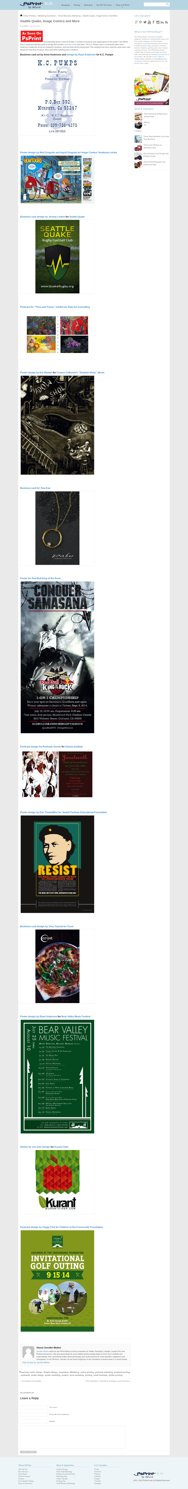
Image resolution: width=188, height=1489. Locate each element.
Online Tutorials (62, 1479)
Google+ (97, 1479)
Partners (21, 1479)
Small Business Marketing (65, 1483)
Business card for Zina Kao (35, 488)
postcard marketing (104, 1372)
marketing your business (159, 54)
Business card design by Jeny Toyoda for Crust (46, 926)
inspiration (64, 1372)
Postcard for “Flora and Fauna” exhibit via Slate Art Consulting (55, 307)
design (39, 1372)
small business (100, 1375)
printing (88, 1375)
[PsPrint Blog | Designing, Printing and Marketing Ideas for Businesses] (38, 5)
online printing (87, 1372)
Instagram (158, 22)
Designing (65, 5)
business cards (71, 45)
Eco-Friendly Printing (25, 1481)
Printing (77, 5)
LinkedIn (97, 1476)
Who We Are (22, 1469)
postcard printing (122, 1372)
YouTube (97, 1481)
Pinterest (97, 1474)
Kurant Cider (61, 1147)
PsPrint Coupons (24, 1476)
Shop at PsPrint (122, 5)
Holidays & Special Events (65, 1474)
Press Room (22, 1474)
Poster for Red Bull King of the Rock (40, 578)
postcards (25, 1375)
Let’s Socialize (100, 1465)
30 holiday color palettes (31, 1381)
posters (65, 1375)
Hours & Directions (25, 1483)
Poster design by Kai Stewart (36, 372)
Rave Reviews (23, 1472)
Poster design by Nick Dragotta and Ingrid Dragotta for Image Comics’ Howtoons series (68, 152)
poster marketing (52, 1375)
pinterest (141, 22)
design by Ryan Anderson (81, 54)
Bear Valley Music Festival (75, 1016)
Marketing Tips (61, 1476)
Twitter (145, 22)
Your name (53, 1407)
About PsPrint (24, 1465)
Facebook (153, 22)
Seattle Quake (77, 216)
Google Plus (136, 22)
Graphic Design (50, 1372)
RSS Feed (166, 22)
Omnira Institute (74, 746)
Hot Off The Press (104, 5)
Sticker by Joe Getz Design (35, 1147)
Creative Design (62, 1469)
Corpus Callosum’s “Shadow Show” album (80, 372)
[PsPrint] (148, 1477)
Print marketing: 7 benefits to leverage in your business (107, 1381)
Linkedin (162, 22)
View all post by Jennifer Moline (35, 1362)
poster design (37, 1375)
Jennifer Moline (42, 1351)
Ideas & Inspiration (65, 1465)
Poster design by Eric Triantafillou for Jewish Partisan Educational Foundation (63, 812)
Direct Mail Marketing (64, 1472)
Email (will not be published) (59, 1414)
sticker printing (115, 1375)
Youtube (149, 22)
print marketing (77, 1375)
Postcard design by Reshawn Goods (40, 746)
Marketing (88, 5)
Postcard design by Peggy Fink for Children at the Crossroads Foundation (61, 1227)
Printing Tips (61, 1481)
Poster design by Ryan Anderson (38, 1016)
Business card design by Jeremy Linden (42, 216)
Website (52, 1421)
